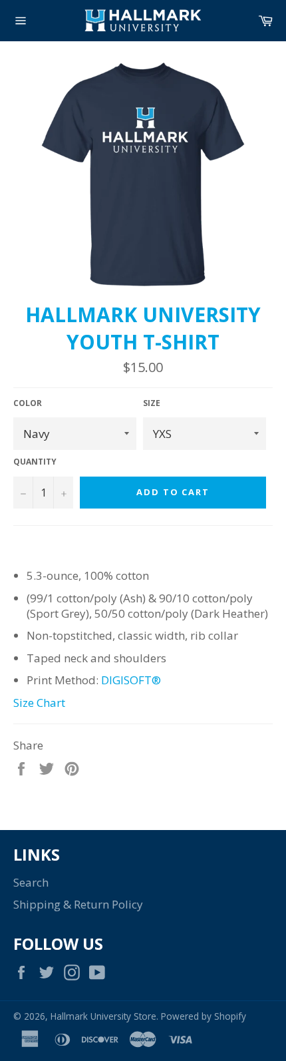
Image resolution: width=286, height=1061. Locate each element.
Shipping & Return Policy (78, 904)
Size (151, 403)
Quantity (35, 462)
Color (27, 403)
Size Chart (39, 702)
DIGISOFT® (131, 680)
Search (31, 882)
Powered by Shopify (203, 1016)
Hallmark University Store (103, 1016)
